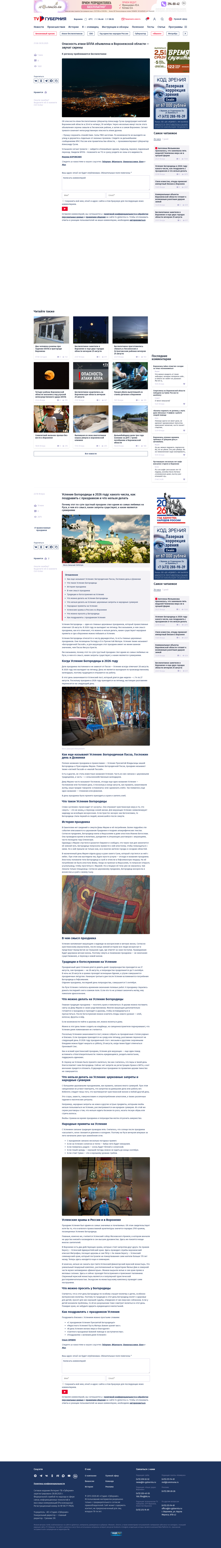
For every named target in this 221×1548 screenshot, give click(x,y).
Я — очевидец (90, 26)
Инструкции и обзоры (115, 26)
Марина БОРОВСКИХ (72, 157)
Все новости (91, 453)
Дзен (141, 161)
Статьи (161, 26)
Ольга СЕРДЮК (69, 1340)
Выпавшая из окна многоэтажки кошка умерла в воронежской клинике (90, 437)
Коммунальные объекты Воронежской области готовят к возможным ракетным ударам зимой (170, 198)
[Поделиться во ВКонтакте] (36, 81)
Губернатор (140, 33)
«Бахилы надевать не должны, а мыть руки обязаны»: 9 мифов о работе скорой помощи (169, 413)
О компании (90, 1475)
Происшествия (56, 26)
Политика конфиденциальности (49, 1483)
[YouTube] (69, 1476)
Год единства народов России (114, 33)
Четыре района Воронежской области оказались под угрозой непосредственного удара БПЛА (50, 394)
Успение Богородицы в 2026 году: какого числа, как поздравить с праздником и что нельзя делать (171, 168)
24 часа (157, 139)
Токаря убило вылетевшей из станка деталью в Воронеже (128, 393)
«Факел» (157, 33)
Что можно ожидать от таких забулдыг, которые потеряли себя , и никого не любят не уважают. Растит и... (169, 377)
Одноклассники (130, 161)
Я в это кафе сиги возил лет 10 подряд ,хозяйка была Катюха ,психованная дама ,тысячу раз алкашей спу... (168, 473)
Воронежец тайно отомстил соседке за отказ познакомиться (168, 367)
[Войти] (154, 19)
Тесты (150, 26)
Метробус (173, 33)
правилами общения (96, 217)
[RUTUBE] (57, 1476)
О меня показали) (162, 401)
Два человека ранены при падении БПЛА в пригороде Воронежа (48, 348)
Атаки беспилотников (72, 33)
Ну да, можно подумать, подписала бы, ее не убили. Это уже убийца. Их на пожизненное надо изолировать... (170, 449)
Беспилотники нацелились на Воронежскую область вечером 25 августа (90, 394)
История (89, 1486)
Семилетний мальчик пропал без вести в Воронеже (51, 436)
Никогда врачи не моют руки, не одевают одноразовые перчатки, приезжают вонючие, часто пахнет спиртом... (169, 424)
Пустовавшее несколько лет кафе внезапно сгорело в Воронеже (167, 463)
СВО (91, 33)
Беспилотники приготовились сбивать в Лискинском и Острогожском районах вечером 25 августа (130, 350)
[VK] (46, 1476)
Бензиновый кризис (45, 33)
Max (64, 164)
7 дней (165, 139)
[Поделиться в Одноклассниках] (41, 81)
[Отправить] (65, 209)
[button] (185, 34)
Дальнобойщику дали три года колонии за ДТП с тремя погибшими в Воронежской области (129, 439)
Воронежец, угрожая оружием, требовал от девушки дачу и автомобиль (166, 439)
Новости (39, 26)
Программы (176, 26)
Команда (109, 1481)
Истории (73, 26)
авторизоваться (137, 220)
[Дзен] (35, 1476)
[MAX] (63, 1476)
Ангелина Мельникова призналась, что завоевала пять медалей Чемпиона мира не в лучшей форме (170, 152)
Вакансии (89, 1481)
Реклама (109, 1486)
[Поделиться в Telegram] (46, 81)
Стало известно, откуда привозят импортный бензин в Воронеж (171, 182)
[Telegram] (40, 1476)
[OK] (52, 1476)
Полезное (138, 26)
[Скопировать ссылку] (56, 81)
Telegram (106, 161)
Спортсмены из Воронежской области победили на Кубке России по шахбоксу (169, 393)
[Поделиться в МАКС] (51, 81)
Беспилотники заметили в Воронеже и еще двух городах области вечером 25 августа (170, 214)
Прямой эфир (180, 19)
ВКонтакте (117, 161)
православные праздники (43, 529)
